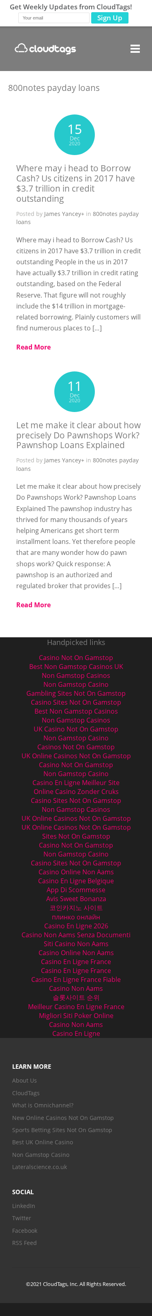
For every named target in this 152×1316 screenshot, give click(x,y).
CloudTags (26, 1093)
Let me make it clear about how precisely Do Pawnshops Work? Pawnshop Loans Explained (78, 435)
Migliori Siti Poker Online (76, 1015)
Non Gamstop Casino (76, 684)
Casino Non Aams (76, 988)
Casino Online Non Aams (76, 871)
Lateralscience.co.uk (39, 1167)
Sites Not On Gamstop (76, 836)
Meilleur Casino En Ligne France (76, 1006)
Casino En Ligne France (76, 961)
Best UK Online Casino (42, 1142)
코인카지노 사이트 (76, 907)
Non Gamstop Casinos (76, 675)
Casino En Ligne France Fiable (76, 979)
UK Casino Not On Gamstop (76, 729)
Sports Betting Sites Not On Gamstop (62, 1130)
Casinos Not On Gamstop (76, 746)
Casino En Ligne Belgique (76, 880)
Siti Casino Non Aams (76, 943)
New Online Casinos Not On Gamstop (63, 1118)
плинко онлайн (76, 917)
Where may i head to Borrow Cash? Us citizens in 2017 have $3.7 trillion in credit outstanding (75, 183)
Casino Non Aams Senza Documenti (76, 934)
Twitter (21, 1218)
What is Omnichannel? (42, 1105)
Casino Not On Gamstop (76, 657)
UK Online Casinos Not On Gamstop (76, 755)
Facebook (24, 1230)
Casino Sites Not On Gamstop (76, 702)
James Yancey (62, 214)
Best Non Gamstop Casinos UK (76, 666)
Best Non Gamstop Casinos (76, 711)
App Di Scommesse (76, 889)
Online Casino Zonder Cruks (76, 791)
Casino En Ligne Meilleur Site (76, 782)
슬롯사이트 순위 (76, 997)
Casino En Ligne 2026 (76, 925)
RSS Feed (24, 1243)
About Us (24, 1080)
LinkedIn (23, 1206)
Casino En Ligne (76, 1033)
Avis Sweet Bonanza (76, 898)
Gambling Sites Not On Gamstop (76, 693)
